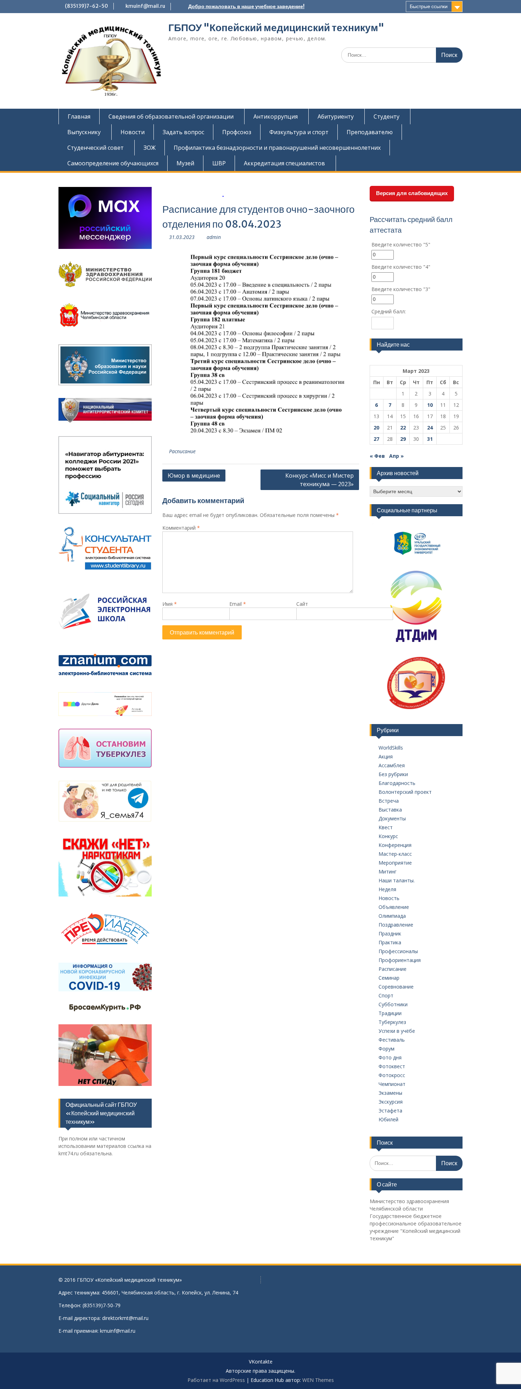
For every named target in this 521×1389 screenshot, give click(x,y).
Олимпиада (392, 915)
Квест (386, 827)
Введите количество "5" (400, 244)
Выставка (390, 809)
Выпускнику (84, 132)
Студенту (386, 116)
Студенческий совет (95, 148)
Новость (389, 898)
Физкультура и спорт (299, 132)
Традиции (390, 1013)
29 (403, 439)
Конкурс (388, 836)
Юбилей (388, 1119)
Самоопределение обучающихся (112, 163)
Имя (169, 603)
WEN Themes (318, 1380)
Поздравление (396, 924)
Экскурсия (391, 1101)
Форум (386, 1048)
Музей (185, 163)
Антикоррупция (275, 116)
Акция (386, 756)
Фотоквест (392, 1066)
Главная (79, 116)
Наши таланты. (397, 880)
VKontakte (261, 1362)
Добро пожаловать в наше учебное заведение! (246, 6)
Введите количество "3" (400, 289)
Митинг (388, 871)
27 (376, 439)
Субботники (393, 1004)
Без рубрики (393, 774)
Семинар (389, 977)
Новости (133, 132)
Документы (392, 818)
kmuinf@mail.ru (145, 6)
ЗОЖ (150, 148)
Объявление (394, 907)
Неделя (387, 889)
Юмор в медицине (194, 475)
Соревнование (396, 986)
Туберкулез (392, 1022)
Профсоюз (236, 132)
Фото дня (390, 1057)
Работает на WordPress (216, 1380)
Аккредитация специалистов (284, 163)
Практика (390, 942)
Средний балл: (388, 311)
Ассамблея (392, 765)
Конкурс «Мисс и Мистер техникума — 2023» (319, 480)
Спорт (386, 995)
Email (237, 603)
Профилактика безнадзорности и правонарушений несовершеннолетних (277, 148)
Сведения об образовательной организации (171, 116)
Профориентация (400, 960)
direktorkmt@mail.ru (125, 1318)
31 (430, 439)
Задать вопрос (183, 132)
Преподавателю (370, 132)
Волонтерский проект (405, 792)
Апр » (396, 455)
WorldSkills (391, 747)
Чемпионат (392, 1084)
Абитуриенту (336, 116)
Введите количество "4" (400, 266)
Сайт (302, 603)
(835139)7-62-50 (86, 6)
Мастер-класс (395, 853)
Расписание (182, 451)
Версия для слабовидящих (412, 193)
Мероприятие (395, 862)
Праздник (390, 933)
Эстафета (390, 1110)
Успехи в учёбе (397, 1030)
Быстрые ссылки (429, 6)
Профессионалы (398, 951)
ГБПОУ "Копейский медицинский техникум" (276, 27)
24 (430, 427)
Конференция (395, 845)
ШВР (219, 163)
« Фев (377, 455)
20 (376, 427)
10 (430, 405)
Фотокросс (392, 1075)
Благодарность (397, 783)
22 (403, 427)
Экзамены (390, 1092)
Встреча (389, 800)
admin (214, 237)
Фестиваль (392, 1039)
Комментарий (181, 527)
